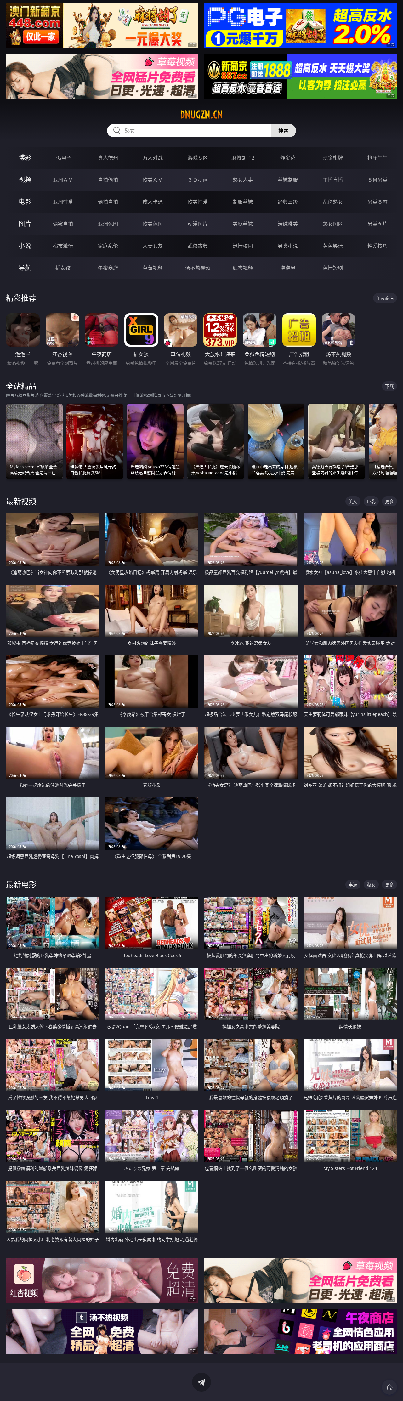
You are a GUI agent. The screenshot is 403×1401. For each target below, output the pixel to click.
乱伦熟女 (333, 201)
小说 (25, 245)
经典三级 (288, 201)
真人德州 (108, 157)
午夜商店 (108, 267)
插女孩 (63, 267)
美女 (353, 501)
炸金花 (287, 157)
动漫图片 (198, 223)
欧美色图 (153, 223)
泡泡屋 (287, 267)
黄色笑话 (333, 245)
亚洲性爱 (63, 201)
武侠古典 (198, 245)
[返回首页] (389, 1387)
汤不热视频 (197, 267)
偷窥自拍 (63, 223)
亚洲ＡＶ (63, 179)
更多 (389, 501)
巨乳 (371, 501)
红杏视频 (243, 267)
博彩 (25, 157)
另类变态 (377, 201)
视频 (25, 179)
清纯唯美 (288, 223)
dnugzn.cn (201, 114)
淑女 (371, 885)
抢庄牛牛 (377, 157)
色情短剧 (333, 267)
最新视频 (21, 501)
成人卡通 (153, 201)
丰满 (353, 885)
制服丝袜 (243, 201)
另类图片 (377, 223)
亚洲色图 (108, 223)
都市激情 (63, 245)
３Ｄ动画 (198, 179)
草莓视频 (153, 267)
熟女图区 (333, 223)
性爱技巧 (377, 245)
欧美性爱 (198, 201)
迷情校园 (243, 245)
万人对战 (153, 157)
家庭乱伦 (108, 245)
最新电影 (21, 884)
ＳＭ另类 (377, 179)
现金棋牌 (333, 157)
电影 (25, 201)
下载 (389, 386)
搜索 (283, 130)
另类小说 (288, 245)
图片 (25, 223)
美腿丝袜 (243, 223)
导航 (25, 268)
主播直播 (333, 179)
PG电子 (62, 157)
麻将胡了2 (242, 157)
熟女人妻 (243, 179)
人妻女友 (153, 245)
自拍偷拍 (108, 179)
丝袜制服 (288, 179)
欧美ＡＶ (153, 179)
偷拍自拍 (108, 201)
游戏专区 (198, 157)
